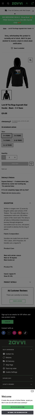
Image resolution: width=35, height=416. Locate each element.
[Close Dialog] (32, 391)
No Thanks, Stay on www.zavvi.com (17, 412)
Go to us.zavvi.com (17, 407)
